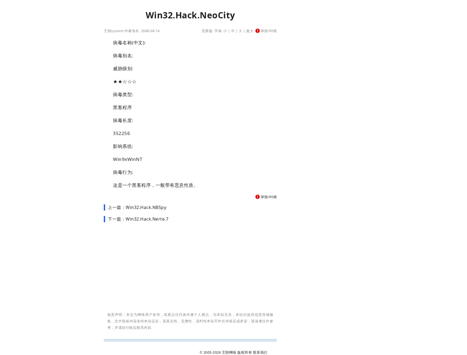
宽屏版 (207, 30)
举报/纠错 (268, 30)
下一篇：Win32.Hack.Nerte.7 (138, 219)
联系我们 (260, 352)
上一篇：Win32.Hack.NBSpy (137, 207)
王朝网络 (229, 352)
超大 (249, 30)
